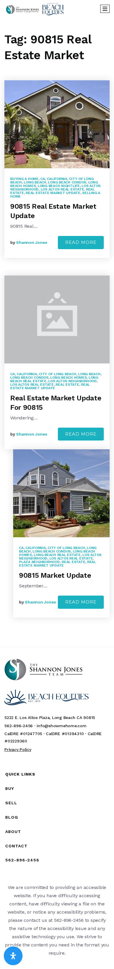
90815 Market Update (55, 575)
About (13, 831)
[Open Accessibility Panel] (13, 956)
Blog (11, 817)
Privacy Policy (17, 749)
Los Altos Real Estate (62, 189)
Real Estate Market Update (53, 193)
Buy (9, 788)
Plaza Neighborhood (39, 562)
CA (42, 179)
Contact (16, 846)
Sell (11, 802)
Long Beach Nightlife (59, 186)
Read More (80, 242)
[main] (57, 332)
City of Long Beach (57, 374)
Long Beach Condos (67, 182)
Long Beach (35, 182)
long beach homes (68, 377)
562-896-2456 (22, 860)
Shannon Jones (31, 242)
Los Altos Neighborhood (72, 381)
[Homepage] (34, 9)
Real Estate (67, 384)
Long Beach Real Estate (57, 555)
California (57, 179)
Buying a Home (24, 179)
